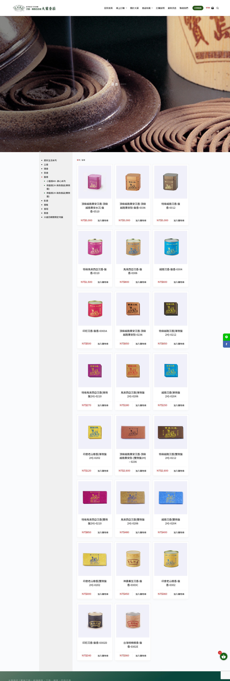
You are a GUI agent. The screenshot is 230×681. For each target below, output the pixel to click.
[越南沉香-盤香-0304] (170, 247)
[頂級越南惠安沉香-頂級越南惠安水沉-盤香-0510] (94, 182)
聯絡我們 (184, 8)
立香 (46, 164)
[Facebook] (226, 344)
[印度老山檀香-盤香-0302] (170, 559)
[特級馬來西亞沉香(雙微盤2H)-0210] (94, 497)
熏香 (46, 213)
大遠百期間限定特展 (53, 217)
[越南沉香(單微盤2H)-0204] (170, 370)
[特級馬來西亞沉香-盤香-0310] (94, 247)
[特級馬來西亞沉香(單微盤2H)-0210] (94, 370)
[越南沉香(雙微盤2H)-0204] (170, 497)
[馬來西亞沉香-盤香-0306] (132, 247)
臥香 (46, 200)
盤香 (46, 176)
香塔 (46, 208)
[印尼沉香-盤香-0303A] (94, 309)
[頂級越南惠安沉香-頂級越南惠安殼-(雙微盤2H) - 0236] (132, 432)
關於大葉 (134, 8)
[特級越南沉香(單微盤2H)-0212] (170, 309)
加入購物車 (103, 220)
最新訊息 (172, 8)
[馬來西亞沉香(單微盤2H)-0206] (132, 370)
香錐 (46, 204)
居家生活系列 (50, 160)
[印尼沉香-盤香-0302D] (94, 620)
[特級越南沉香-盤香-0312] (170, 182)
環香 (46, 168)
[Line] (226, 337)
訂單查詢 (197, 8)
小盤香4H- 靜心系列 (56, 181)
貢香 (46, 172)
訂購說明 (160, 8)
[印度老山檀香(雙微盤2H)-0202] (94, 559)
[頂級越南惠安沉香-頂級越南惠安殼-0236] (132, 309)
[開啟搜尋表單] (218, 8)
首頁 (78, 160)
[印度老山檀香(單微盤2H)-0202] (94, 432)
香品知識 (146, 8)
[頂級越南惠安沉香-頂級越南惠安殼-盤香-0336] (132, 182)
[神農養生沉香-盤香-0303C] (132, 559)
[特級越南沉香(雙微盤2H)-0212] (170, 432)
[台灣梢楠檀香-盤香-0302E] (132, 620)
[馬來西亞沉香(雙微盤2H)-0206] (132, 497)
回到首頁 (108, 8)
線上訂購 (120, 8)
